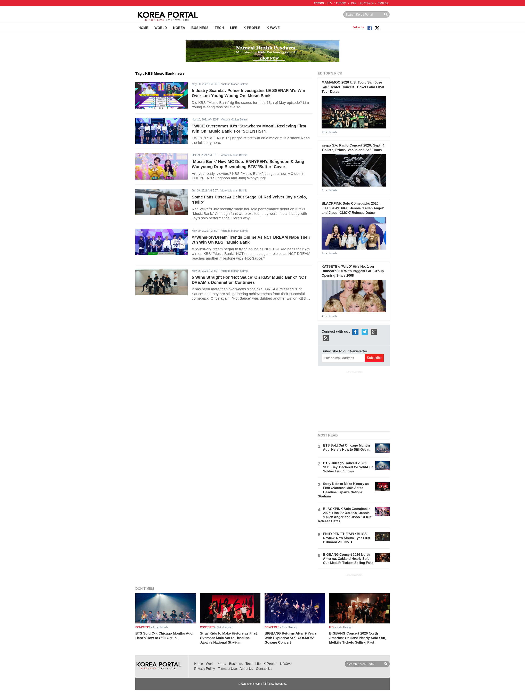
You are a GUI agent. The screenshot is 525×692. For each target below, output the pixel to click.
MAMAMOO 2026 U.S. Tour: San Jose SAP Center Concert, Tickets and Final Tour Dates (353, 87)
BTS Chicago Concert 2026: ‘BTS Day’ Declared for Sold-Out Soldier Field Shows (348, 467)
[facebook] (355, 331)
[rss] (326, 338)
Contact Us (264, 668)
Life (233, 28)
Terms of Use (227, 668)
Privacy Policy (204, 668)
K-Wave (273, 28)
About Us (246, 668)
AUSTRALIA (367, 3)
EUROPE (341, 3)
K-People (251, 28)
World (160, 28)
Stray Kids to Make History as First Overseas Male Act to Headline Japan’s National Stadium (228, 638)
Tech (219, 28)
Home (143, 28)
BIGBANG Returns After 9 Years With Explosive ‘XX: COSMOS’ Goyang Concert (291, 638)
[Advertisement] (354, 400)
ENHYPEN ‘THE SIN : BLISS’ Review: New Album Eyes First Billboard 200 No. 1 (346, 538)
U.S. (330, 3)
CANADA (383, 3)
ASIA (353, 3)
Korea (179, 28)
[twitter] (365, 331)
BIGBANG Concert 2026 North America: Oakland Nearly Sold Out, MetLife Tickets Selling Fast (348, 559)
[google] (374, 331)
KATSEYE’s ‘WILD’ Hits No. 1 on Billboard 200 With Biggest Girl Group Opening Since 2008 (353, 271)
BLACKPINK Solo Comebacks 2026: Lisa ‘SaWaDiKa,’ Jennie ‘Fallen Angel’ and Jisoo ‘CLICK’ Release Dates (353, 208)
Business (200, 28)
